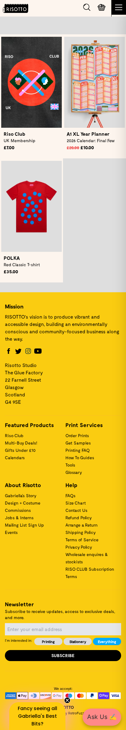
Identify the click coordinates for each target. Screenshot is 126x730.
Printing (48, 641)
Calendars (15, 457)
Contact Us (76, 510)
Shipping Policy (80, 532)
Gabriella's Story (20, 495)
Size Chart (75, 502)
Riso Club (14, 435)
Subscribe (63, 655)
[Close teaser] (67, 700)
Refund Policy (78, 517)
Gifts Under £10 (20, 450)
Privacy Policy (78, 547)
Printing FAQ (77, 450)
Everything (107, 641)
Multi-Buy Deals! (21, 442)
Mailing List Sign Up (24, 525)
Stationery (77, 641)
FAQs (70, 495)
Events (11, 532)
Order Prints (77, 435)
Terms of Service (81, 539)
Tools (70, 464)
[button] (37, 716)
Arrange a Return (81, 525)
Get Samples (78, 442)
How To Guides (79, 457)
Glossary (73, 472)
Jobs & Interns (19, 517)
